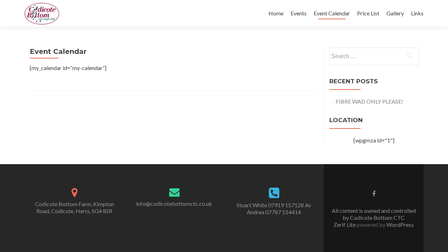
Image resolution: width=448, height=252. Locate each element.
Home (276, 13)
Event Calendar (332, 13)
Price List (368, 13)
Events (298, 13)
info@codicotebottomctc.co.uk (174, 203)
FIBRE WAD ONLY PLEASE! (369, 101)
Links (417, 13)
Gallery (395, 13)
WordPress (399, 224)
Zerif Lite (345, 224)
